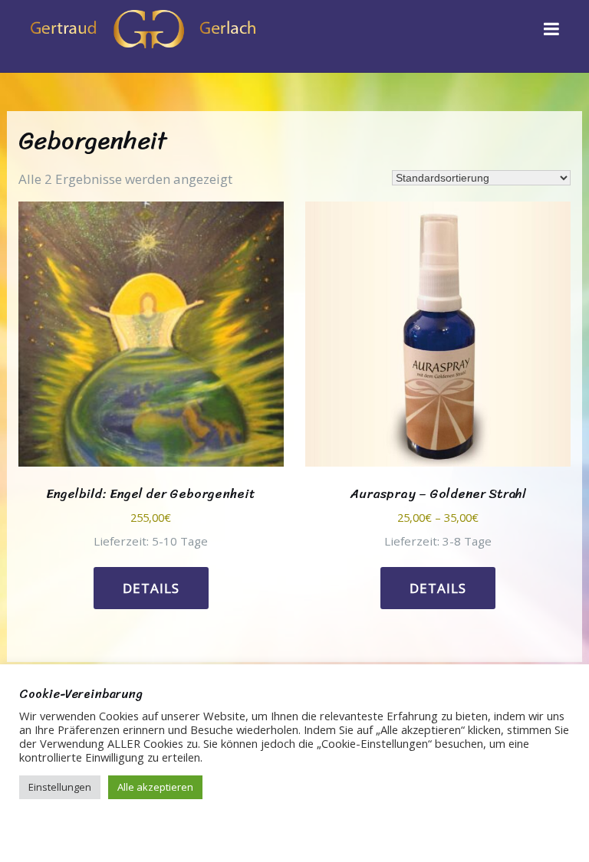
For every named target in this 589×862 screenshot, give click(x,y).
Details (151, 588)
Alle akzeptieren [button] (155, 787)
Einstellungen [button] (59, 787)
